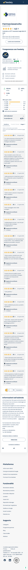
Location (5, 496)
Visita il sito (14, 439)
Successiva (19, 390)
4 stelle (6, 104)
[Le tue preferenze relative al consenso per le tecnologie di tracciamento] (25, 567)
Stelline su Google (8, 508)
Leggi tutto (21, 419)
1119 (13, 390)
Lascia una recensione (14, 41)
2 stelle (6, 107)
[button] (14, 69)
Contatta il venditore (14, 444)
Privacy (5, 549)
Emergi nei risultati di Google (10, 471)
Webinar (5, 536)
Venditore (6, 124)
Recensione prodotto (8, 490)
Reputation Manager (8, 502)
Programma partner (8, 527)
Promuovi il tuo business (9, 477)
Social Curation (7, 511)
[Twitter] (14, 448)
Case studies (6, 533)
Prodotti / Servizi (15, 124)
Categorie (5, 524)
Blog (4, 530)
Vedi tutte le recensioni (10, 111)
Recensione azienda (8, 487)
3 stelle (6, 105)
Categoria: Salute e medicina (10, 436)
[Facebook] (3, 448)
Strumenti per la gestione (10, 505)
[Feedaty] (8, 2)
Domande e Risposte (8, 493)
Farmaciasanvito (12, 23)
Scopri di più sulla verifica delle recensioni (13, 81)
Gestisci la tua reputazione (10, 474)
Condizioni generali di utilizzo (10, 547)
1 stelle (6, 109)
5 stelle (6, 102)
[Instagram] (25, 448)
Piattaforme (6, 514)
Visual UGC (6, 499)
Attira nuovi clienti (8, 468)
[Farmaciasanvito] (9, 14)
